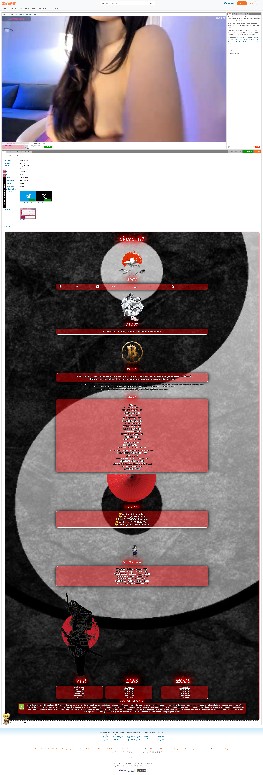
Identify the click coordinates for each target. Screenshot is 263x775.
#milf (34, 14)
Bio (4, 152)
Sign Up (241, 3)
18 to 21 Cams (104, 736)
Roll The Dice (247, 42)
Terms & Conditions (54, 749)
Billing (176, 749)
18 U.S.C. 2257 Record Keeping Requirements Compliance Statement (131, 761)
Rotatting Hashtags (251, 39)
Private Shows (147, 735)
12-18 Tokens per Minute (134, 736)
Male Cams (160, 738)
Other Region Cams (118, 736)
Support (75, 749)
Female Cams (160, 736)
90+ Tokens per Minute (133, 740)
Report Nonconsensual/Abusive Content (159, 749)
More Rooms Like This (24, 152)
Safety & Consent (40, 749)
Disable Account (185, 749)
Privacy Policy (66, 749)
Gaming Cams (147, 738)
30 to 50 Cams (104, 739)
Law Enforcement (139, 749)
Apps (194, 749)
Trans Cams (160, 740)
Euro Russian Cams (118, 738)
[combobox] (124, 3)
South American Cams (119, 740)
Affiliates (207, 749)
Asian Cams (116, 739)
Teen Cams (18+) (104, 735)
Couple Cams (160, 739)
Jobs (214, 749)
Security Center (127, 749)
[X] (131, 757)
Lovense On (241, 39)
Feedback (117, 749)
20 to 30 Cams (104, 738)
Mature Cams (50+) (105, 740)
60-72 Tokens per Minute (134, 739)
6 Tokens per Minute (133, 735)
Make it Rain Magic (237, 42)
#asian (16, 14)
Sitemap (220, 749)
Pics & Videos (11, 152)
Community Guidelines (87, 749)
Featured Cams (161, 735)
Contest (200, 749)
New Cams (146, 736)
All (151, 3)
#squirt (27, 14)
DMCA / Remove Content (104, 749)
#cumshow (21, 14)
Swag (226, 749)
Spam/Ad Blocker (233, 39)
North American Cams (119, 735)
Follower (256, 37)
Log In (252, 3)
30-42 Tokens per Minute (134, 738)
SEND (257, 147)
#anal (30, 14)
